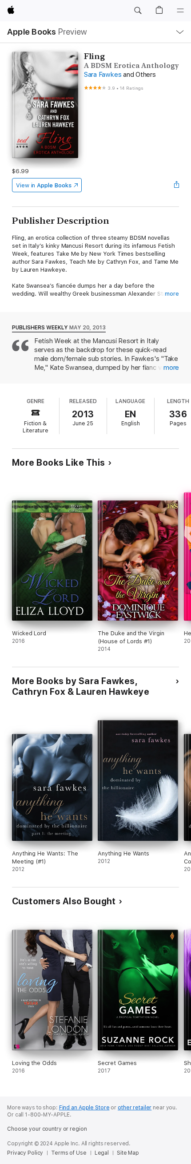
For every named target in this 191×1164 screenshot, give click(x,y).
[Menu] (180, 10)
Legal (102, 1153)
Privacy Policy (25, 1153)
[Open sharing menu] (176, 185)
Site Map (128, 1153)
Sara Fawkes (102, 75)
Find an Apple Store (84, 1108)
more (172, 293)
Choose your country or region (47, 1129)
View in (44, 185)
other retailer (134, 1108)
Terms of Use (69, 1153)
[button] (137, 10)
